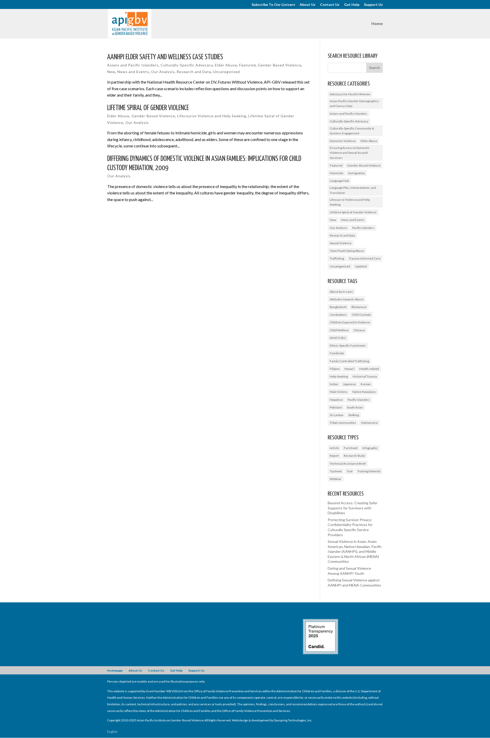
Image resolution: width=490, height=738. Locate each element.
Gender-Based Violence (279, 65)
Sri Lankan (337, 415)
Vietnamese (369, 423)
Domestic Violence (343, 141)
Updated (361, 266)
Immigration (356, 173)
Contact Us (329, 5)
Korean (366, 384)
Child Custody (361, 315)
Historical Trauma (365, 376)
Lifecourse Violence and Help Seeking (211, 116)
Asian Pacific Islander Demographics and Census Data (354, 103)
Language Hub (339, 181)
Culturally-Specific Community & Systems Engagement (352, 130)
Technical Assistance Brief (348, 463)
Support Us (373, 5)
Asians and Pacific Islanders (132, 65)
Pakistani (336, 407)
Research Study (354, 456)
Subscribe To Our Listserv (273, 5)
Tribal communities (343, 423)
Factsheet (351, 448)
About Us (307, 5)
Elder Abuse (226, 65)
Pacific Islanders (363, 228)
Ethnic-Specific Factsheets (348, 345)
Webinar (335, 479)
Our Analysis (163, 71)
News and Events (133, 71)
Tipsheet (336, 471)
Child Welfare (339, 330)
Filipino (335, 369)
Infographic (370, 448)
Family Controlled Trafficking (349, 361)
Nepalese (336, 400)
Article (334, 448)
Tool (349, 471)
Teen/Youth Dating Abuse (347, 251)
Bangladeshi (338, 307)
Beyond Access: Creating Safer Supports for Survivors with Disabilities (352, 508)
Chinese (359, 330)
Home (377, 24)
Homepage (115, 670)
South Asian (355, 407)
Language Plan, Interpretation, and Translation (353, 190)
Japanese (349, 384)
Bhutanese (358, 307)
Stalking (353, 415)
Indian (334, 384)
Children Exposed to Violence (350, 322)
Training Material (368, 471)
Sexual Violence (340, 243)
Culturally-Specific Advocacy (187, 65)
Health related (369, 369)
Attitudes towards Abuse (346, 299)
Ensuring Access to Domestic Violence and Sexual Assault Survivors (350, 152)
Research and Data (194, 71)
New (111, 71)
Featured (247, 65)
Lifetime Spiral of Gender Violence (148, 108)
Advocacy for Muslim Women (350, 94)
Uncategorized (226, 71)
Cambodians (338, 315)
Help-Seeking (339, 376)
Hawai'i (349, 369)
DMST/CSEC (338, 338)
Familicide (337, 353)
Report (334, 456)
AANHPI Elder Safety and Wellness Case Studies (165, 57)
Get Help (351, 5)
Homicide (336, 173)
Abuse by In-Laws (341, 292)
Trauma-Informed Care (365, 258)
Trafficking (337, 258)
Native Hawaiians (364, 392)
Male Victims (339, 392)
